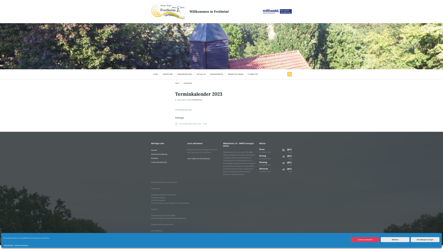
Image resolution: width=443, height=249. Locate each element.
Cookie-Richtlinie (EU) (159, 162)
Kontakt (154, 150)
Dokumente (188, 83)
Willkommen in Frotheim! (209, 11)
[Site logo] (168, 20)
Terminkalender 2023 (183, 109)
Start (177, 83)
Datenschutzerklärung (21, 245)
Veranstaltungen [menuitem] (235, 74)
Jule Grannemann (195, 100)
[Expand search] (289, 74)
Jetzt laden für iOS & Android (198, 158)
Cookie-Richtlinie (8, 245)
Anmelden (154, 158)
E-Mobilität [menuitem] (253, 74)
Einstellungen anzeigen (425, 240)
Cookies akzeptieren (365, 240)
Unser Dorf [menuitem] (168, 74)
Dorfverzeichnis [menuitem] (184, 74)
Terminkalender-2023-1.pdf (190, 124)
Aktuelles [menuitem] (201, 74)
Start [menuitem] (155, 74)
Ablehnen (395, 240)
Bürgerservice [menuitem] (216, 74)
